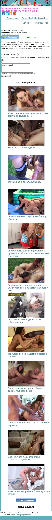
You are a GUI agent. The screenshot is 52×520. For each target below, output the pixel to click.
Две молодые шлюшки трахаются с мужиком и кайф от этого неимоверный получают (28, 253)
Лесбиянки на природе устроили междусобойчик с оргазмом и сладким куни (28, 288)
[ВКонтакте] (3, 13)
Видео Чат (27, 18)
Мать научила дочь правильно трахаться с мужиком (24, 458)
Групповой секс (17, 30)
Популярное (13, 18)
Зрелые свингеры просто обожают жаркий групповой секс (26, 389)
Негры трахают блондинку (21, 147)
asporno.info (12, 512)
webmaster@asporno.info (21, 515)
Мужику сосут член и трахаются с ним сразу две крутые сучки (28, 114)
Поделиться (30, 37)
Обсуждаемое (41, 23)
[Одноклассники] (10, 13)
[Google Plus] (14, 13)
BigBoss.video (41, 18)
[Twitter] (7, 13)
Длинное (27, 23)
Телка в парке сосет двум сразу (24, 182)
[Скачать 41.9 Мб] (10, 39)
